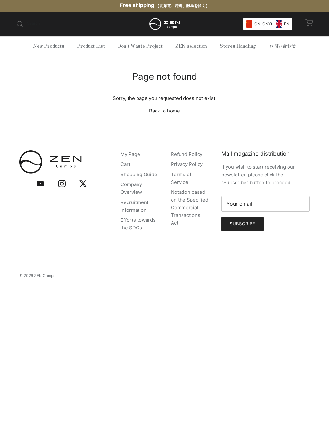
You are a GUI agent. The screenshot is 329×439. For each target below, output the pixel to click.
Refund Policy (186, 154)
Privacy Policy (187, 164)
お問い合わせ (282, 45)
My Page (130, 154)
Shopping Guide (138, 174)
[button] (267, 24)
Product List (91, 45)
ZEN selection (191, 45)
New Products (48, 45)
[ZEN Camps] (164, 24)
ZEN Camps (44, 275)
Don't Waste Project (140, 45)
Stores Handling (238, 45)
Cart (125, 164)
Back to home (164, 111)
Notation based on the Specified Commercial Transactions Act (189, 207)
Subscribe (242, 223)
